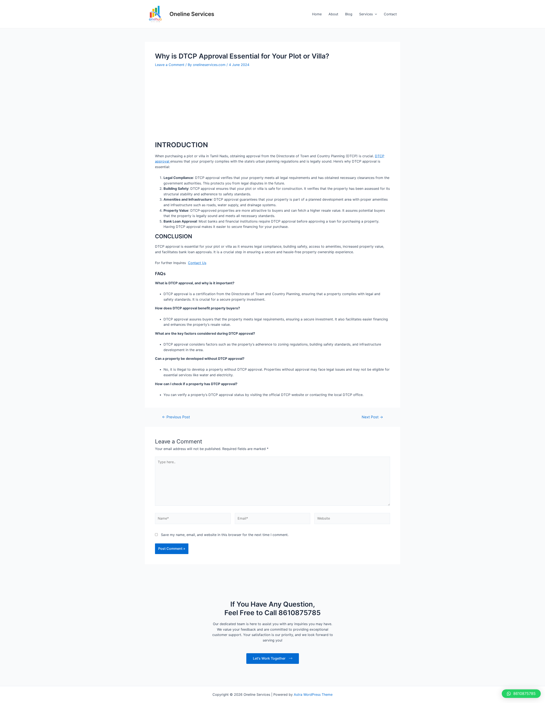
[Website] (352, 519)
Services (366, 14)
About (333, 14)
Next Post (372, 417)
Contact (390, 14)
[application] (375, 14)
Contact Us (197, 263)
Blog (348, 14)
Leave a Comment (169, 65)
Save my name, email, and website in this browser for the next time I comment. (224, 535)
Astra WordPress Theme (313, 694)
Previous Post (176, 417)
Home (317, 14)
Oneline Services (191, 14)
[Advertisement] (272, 104)
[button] (521, 693)
